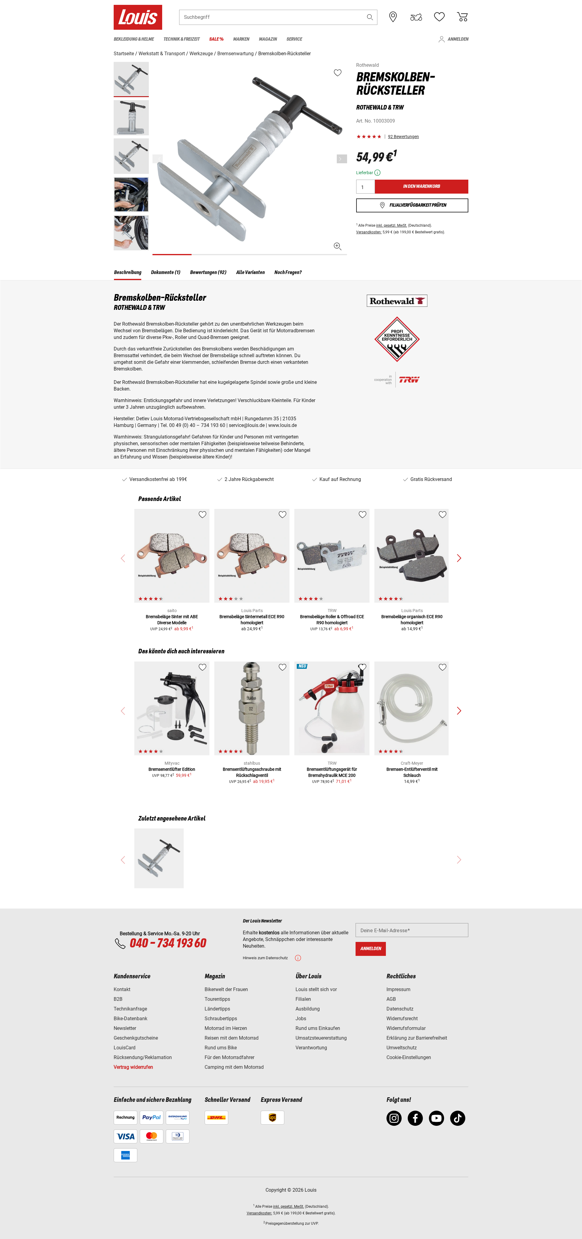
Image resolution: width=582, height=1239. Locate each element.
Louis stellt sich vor (316, 989)
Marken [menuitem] (241, 39)
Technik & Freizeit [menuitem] (181, 39)
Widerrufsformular (406, 1028)
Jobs (301, 1018)
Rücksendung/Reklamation (143, 1057)
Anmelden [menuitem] (458, 39)
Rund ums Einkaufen (318, 1028)
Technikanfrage (130, 1009)
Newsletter (125, 1028)
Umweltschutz (401, 1048)
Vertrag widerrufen (133, 1067)
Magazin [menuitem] (268, 39)
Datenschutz (399, 1009)
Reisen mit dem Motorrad (232, 1038)
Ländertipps (217, 1009)
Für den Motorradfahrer (229, 1057)
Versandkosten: (369, 232)
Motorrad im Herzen (226, 1028)
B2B (118, 999)
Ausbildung (308, 1009)
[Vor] (342, 158)
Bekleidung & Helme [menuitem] (134, 39)
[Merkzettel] (439, 17)
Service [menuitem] (294, 39)
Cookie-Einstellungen (408, 1057)
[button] (370, 17)
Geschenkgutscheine (136, 1038)
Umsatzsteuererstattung (321, 1038)
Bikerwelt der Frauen (226, 989)
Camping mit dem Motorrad (234, 1067)
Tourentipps (217, 999)
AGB (391, 999)
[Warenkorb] (462, 17)
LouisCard (124, 1048)
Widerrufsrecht (402, 1018)
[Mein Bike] (416, 17)
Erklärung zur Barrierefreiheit (416, 1038)
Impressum (398, 989)
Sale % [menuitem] (216, 39)
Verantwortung (311, 1048)
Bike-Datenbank (130, 1018)
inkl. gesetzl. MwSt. (391, 225)
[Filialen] (393, 17)
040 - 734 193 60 (167, 943)
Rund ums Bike (221, 1048)
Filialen (303, 999)
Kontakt (122, 989)
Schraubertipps (221, 1018)
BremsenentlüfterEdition (172, 769)
